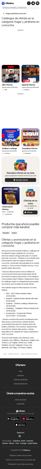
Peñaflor (5, 345)
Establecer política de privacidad (20, 455)
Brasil (23, 441)
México (11, 443)
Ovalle (29, 342)
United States (32, 443)
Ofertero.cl (26, 450)
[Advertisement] (20, 46)
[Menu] (37, 3)
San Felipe (13, 347)
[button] (33, 3)
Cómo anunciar (20, 400)
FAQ (20, 371)
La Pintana (22, 347)
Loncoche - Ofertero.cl (17, 258)
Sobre (14, 233)
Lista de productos (20, 384)
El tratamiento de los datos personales (20, 464)
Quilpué (32, 340)
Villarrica (16, 340)
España (5, 443)
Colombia (29, 441)
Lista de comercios (20, 379)
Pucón (25, 345)
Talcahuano (24, 340)
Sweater (6, 233)
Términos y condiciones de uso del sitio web (20, 460)
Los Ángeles (12, 342)
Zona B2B (20, 404)
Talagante (19, 345)
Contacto (20, 375)
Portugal (23, 443)
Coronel (11, 345)
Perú (17, 443)
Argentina (16, 441)
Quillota (29, 347)
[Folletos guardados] (29, 3)
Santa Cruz (22, 342)
